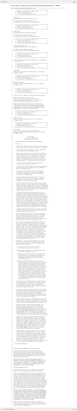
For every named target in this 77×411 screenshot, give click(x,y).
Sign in (75, 1)
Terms (13, 409)
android (13, 5)
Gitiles (7, 409)
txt (72, 409)
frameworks (24, 5)
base (29, 5)
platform (18, 5)
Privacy (10, 409)
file (34, 8)
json (75, 409)
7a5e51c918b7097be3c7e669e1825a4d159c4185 (42, 5)
